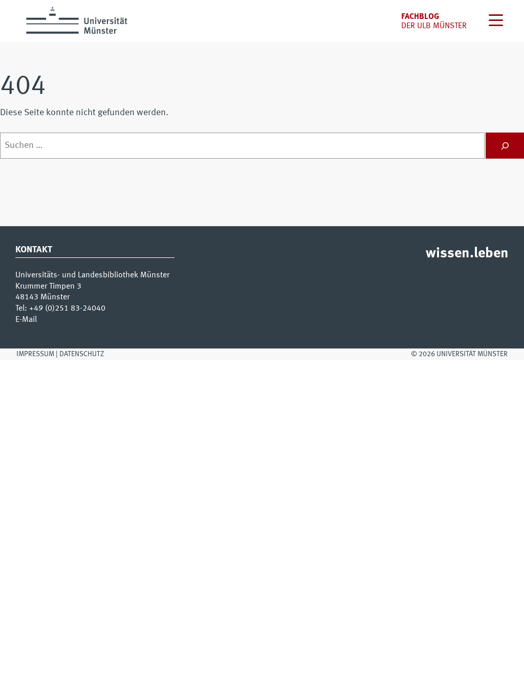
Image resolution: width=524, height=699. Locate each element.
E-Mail (26, 320)
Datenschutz (81, 354)
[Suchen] (505, 146)
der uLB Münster (434, 26)
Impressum (35, 354)
